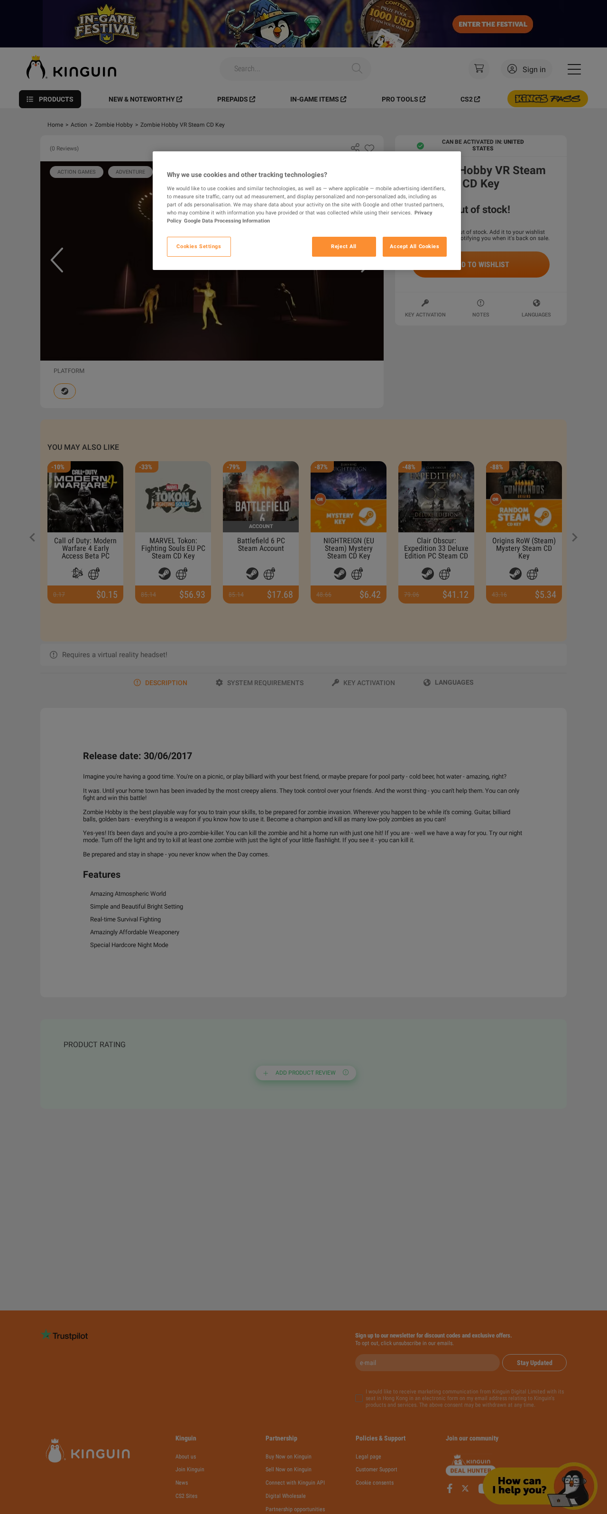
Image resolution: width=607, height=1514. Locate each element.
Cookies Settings (198, 246)
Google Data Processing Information (227, 220)
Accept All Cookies (414, 246)
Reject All (344, 246)
